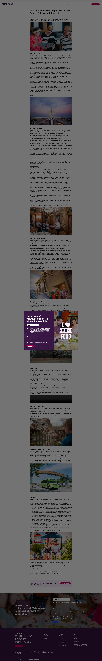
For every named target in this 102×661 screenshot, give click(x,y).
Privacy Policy (45, 342)
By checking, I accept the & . (39, 342)
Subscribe (30, 346)
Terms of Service (39, 342)
